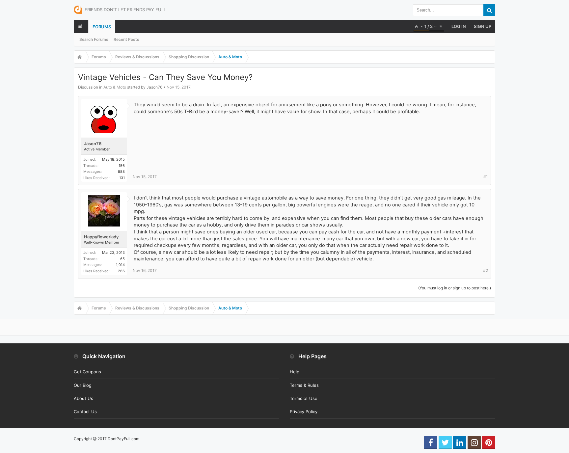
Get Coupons (87, 371)
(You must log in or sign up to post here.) (454, 287)
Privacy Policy (303, 411)
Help (294, 371)
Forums (102, 26)
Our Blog (83, 385)
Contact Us (85, 411)
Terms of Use (303, 398)
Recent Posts (126, 39)
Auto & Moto (114, 87)
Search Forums (93, 39)
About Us (83, 398)
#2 (485, 270)
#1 (485, 176)
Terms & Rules (304, 385)
